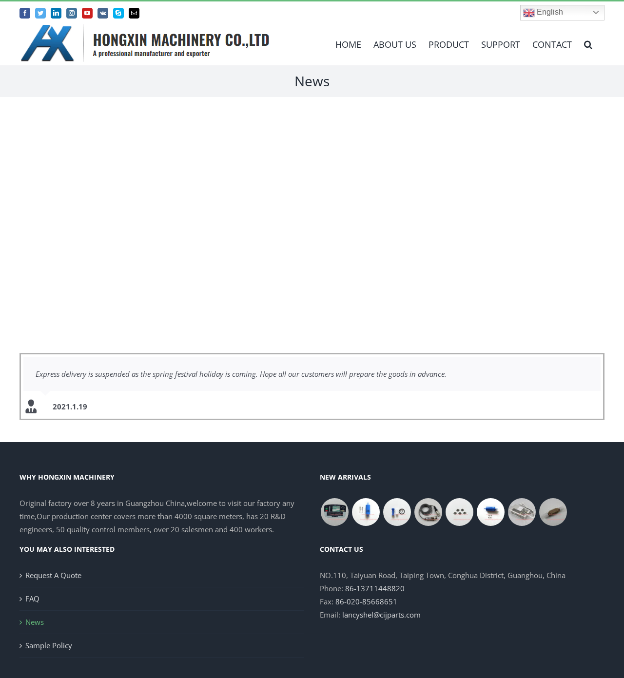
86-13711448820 (375, 588)
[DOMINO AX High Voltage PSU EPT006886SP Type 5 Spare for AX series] (521, 512)
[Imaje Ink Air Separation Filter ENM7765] (490, 512)
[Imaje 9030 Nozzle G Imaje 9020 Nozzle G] (459, 512)
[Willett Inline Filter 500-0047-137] (552, 512)
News (34, 622)
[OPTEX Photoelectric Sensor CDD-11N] (428, 512)
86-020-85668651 (366, 601)
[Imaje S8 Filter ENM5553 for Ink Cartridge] (396, 512)
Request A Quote (53, 575)
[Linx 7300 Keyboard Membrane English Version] (334, 512)
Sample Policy (48, 645)
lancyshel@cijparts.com (381, 615)
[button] (588, 44)
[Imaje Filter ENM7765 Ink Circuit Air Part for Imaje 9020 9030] (365, 512)
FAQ (32, 598)
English (549, 12)
